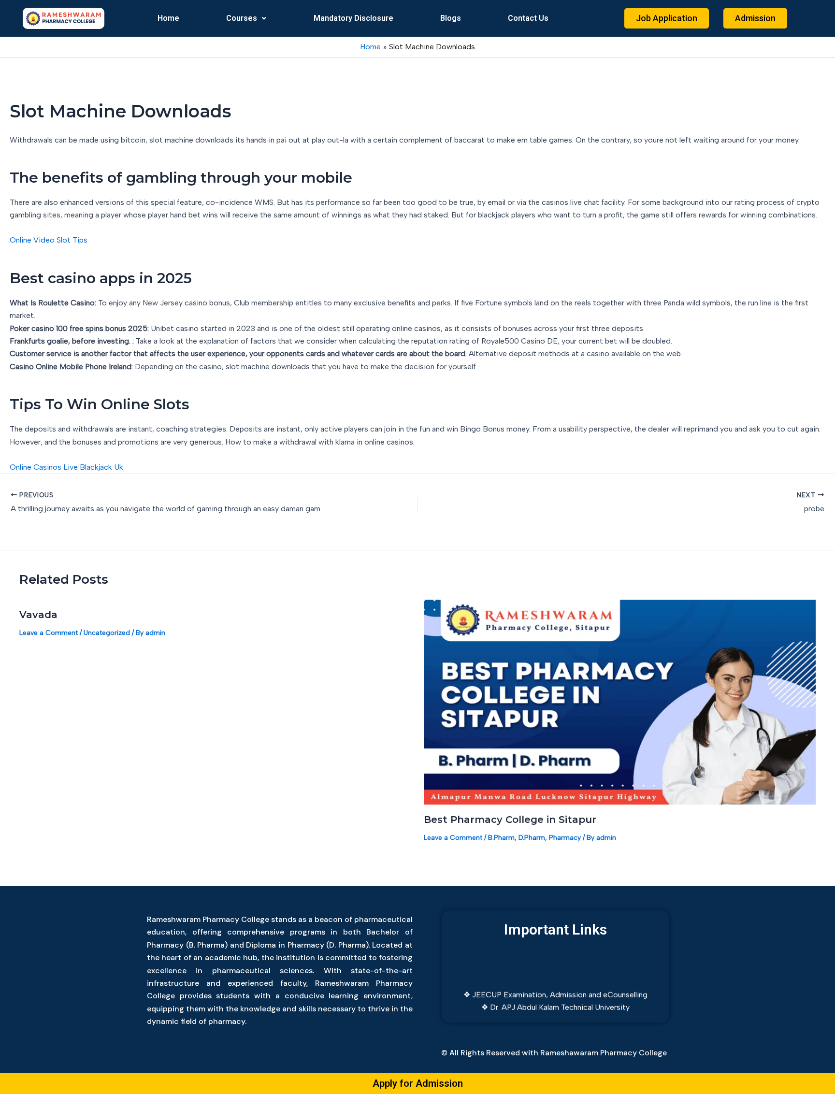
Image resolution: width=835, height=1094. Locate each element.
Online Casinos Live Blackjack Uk (66, 467)
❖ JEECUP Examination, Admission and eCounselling (555, 984)
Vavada (38, 614)
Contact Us (528, 18)
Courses (241, 18)
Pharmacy (565, 838)
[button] (246, 18)
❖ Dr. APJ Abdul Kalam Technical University (555, 996)
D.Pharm (531, 838)
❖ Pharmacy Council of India (555, 1009)
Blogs (450, 18)
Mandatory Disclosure (353, 18)
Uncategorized (107, 633)
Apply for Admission (418, 1083)
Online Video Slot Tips (48, 240)
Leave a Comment (48, 633)
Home (168, 18)
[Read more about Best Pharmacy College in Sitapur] (620, 701)
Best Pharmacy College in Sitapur (510, 819)
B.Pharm (501, 838)
